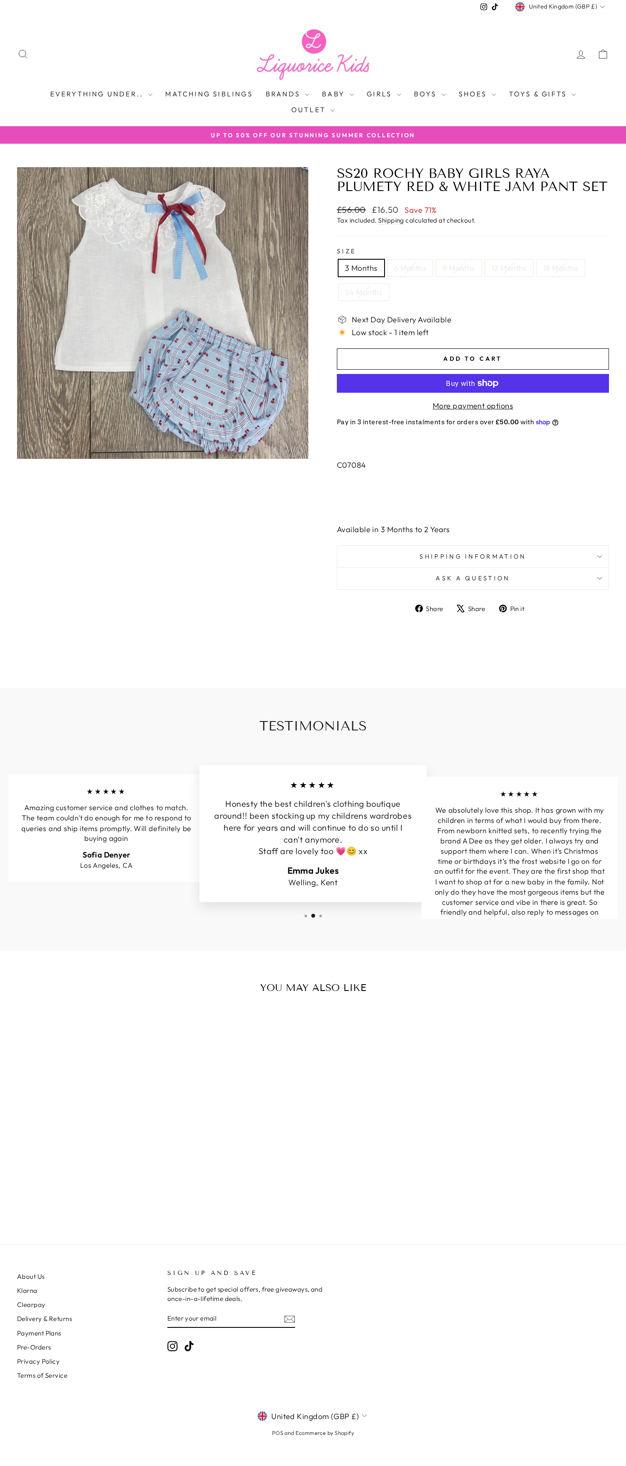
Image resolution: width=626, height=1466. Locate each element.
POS (277, 1432)
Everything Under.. (98, 94)
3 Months (361, 268)
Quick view (87, 1145)
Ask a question (473, 578)
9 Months (458, 268)
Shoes (474, 94)
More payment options (473, 406)
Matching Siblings (209, 94)
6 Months (410, 268)
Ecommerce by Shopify (325, 1432)
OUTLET (309, 109)
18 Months (560, 268)
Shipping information (472, 556)
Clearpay (31, 1305)
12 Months (509, 268)
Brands (284, 94)
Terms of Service (42, 1375)
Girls (380, 94)
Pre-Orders (34, 1347)
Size (346, 251)
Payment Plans (39, 1333)
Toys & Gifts (539, 94)
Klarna (27, 1290)
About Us (31, 1276)
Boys (426, 94)
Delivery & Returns (44, 1319)
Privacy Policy (38, 1361)
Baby (334, 94)
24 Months (363, 292)
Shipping (391, 220)
